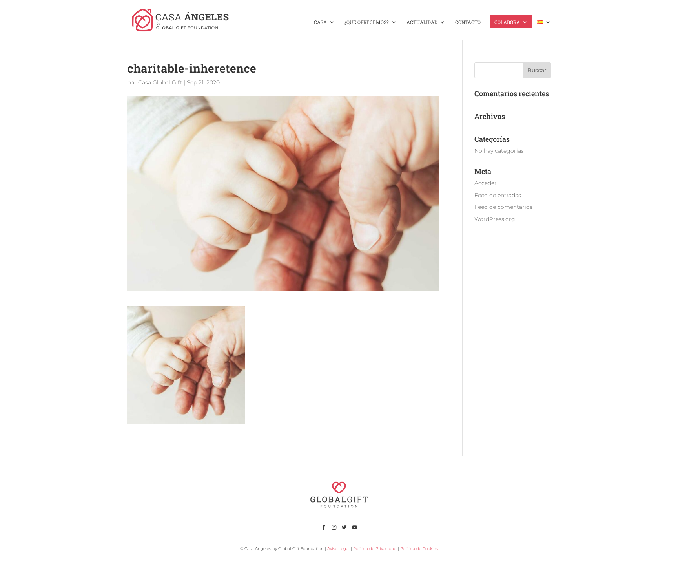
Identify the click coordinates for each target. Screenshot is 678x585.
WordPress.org (494, 219)
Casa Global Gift (160, 82)
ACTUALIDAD (421, 22)
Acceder (485, 182)
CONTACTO (468, 22)
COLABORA (507, 22)
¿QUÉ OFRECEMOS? (366, 22)
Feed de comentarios (503, 206)
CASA (320, 22)
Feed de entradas (497, 195)
